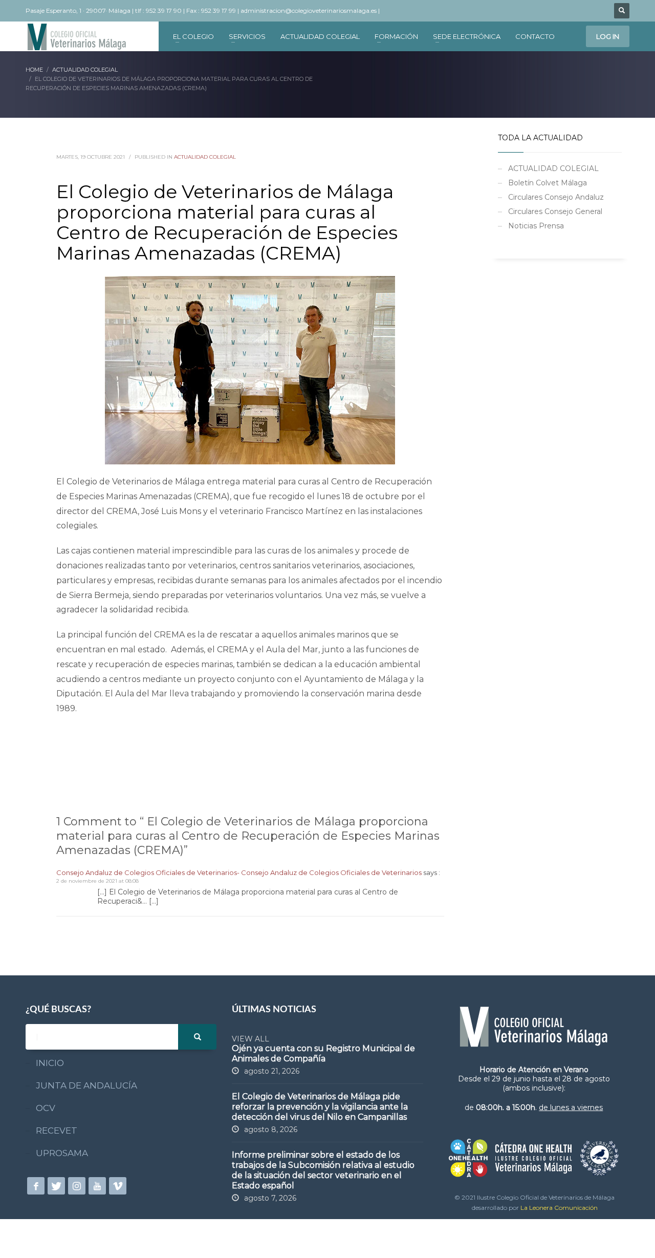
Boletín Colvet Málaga (547, 182)
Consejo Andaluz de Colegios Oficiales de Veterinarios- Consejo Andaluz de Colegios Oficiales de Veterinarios (239, 872)
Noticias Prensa (536, 225)
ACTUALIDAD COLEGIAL (205, 157)
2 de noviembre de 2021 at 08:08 (97, 881)
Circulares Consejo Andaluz (556, 197)
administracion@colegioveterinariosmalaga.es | (311, 10)
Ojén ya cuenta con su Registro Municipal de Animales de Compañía (323, 1053)
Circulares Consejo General (555, 211)
